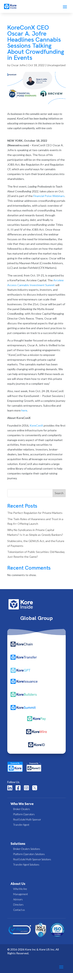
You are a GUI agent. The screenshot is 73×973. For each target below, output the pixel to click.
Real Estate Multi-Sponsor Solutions (32, 859)
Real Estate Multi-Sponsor (27, 819)
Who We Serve (22, 804)
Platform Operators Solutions (29, 854)
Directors (18, 904)
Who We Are (20, 889)
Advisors (18, 899)
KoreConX (36, 425)
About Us (18, 883)
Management (20, 894)
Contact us (19, 909)
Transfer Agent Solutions (26, 864)
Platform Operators (24, 814)
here (24, 410)
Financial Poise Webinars (48, 196)
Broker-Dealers (21, 809)
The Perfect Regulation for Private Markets (34, 512)
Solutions (18, 843)
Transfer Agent (21, 824)
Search (59, 493)
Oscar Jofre (18, 65)
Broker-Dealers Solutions (26, 848)
